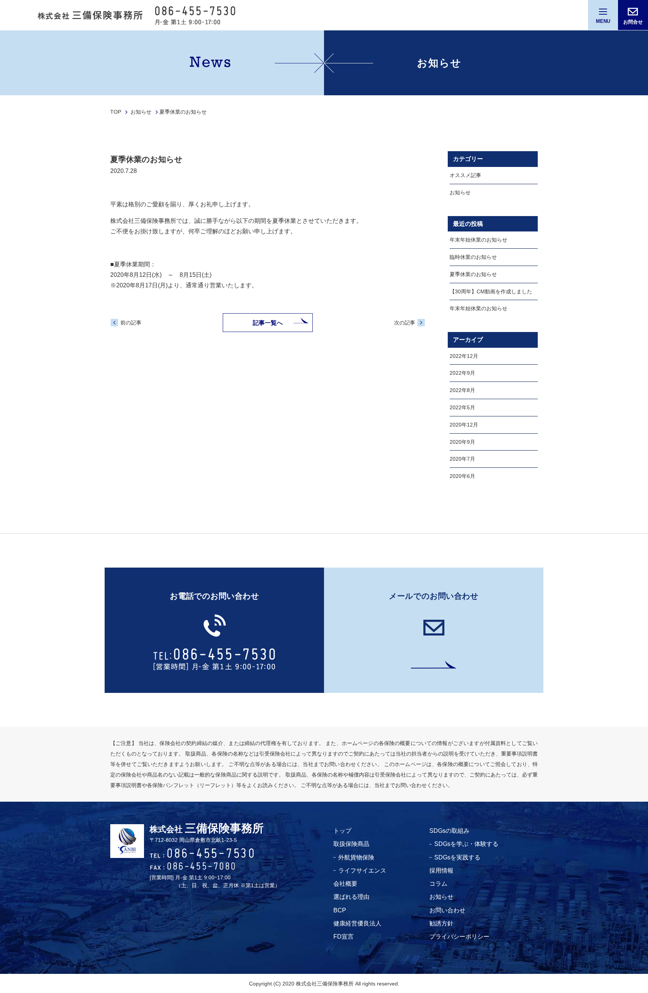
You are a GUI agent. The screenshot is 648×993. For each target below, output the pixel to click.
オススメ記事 (465, 175)
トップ (342, 831)
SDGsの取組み (449, 831)
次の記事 (404, 323)
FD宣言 (343, 936)
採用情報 (441, 870)
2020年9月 (462, 442)
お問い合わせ (447, 910)
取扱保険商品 (351, 844)
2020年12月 (464, 425)
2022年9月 (462, 373)
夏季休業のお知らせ (473, 274)
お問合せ (633, 22)
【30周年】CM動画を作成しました (491, 291)
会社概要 (345, 883)
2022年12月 (464, 356)
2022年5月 (462, 407)
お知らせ (460, 192)
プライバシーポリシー (459, 936)
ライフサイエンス (362, 870)
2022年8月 (462, 391)
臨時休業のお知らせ (473, 257)
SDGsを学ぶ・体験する (466, 844)
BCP (339, 910)
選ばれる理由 (351, 897)
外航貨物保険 (356, 857)
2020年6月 (462, 476)
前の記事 (130, 323)
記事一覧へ (268, 323)
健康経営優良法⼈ (357, 923)
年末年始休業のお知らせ (478, 240)
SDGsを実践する (457, 857)
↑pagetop (616, 950)
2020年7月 (462, 459)
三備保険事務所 (207, 828)
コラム (438, 883)
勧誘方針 (441, 923)
